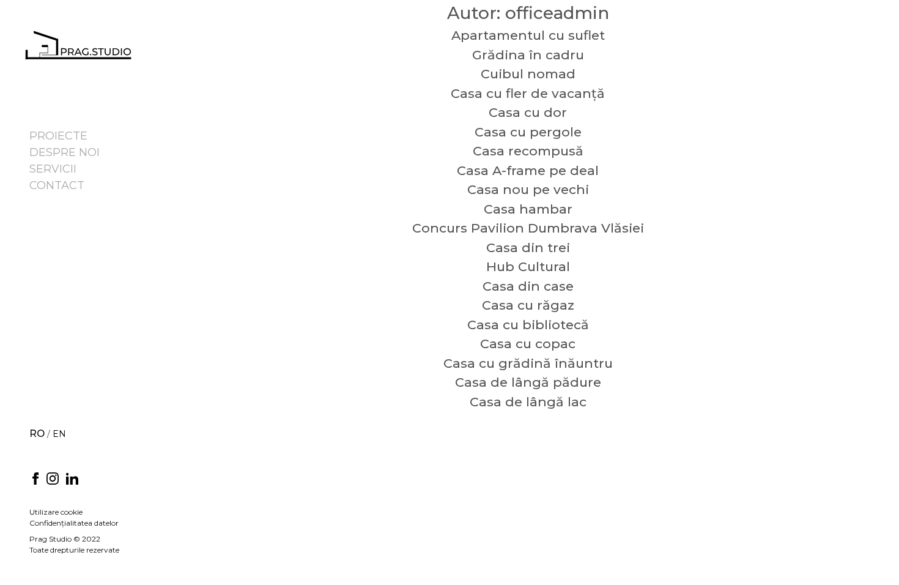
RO (37, 433)
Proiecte (58, 136)
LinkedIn (72, 478)
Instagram (52, 478)
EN (59, 433)
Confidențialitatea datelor (74, 522)
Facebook (35, 478)
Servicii (52, 169)
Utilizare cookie (56, 511)
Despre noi (64, 152)
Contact (56, 185)
